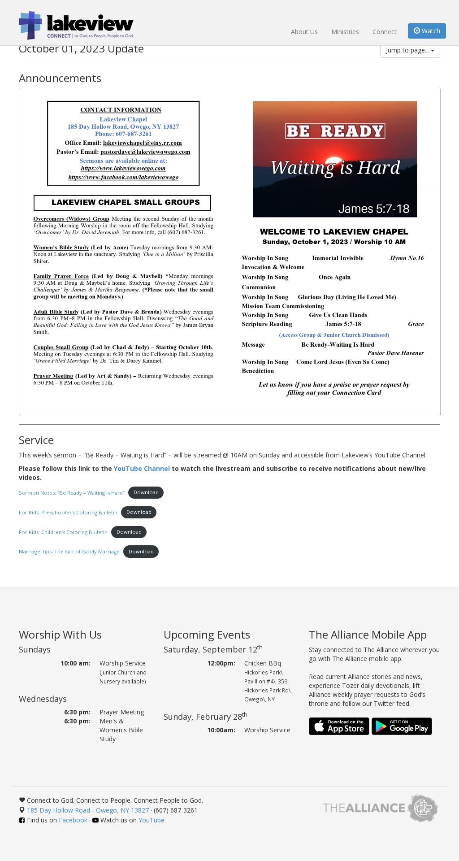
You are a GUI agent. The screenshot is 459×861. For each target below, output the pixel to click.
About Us (304, 31)
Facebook (73, 820)
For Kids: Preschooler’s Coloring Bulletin (68, 512)
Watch (430, 30)
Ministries (345, 31)
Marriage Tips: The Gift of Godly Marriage (69, 551)
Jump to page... (408, 50)
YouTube (152, 820)
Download (146, 492)
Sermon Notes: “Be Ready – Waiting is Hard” (72, 492)
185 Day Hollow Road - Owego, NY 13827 (88, 810)
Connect (384, 31)
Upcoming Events (207, 634)
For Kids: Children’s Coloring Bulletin (63, 531)
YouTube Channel (142, 468)
